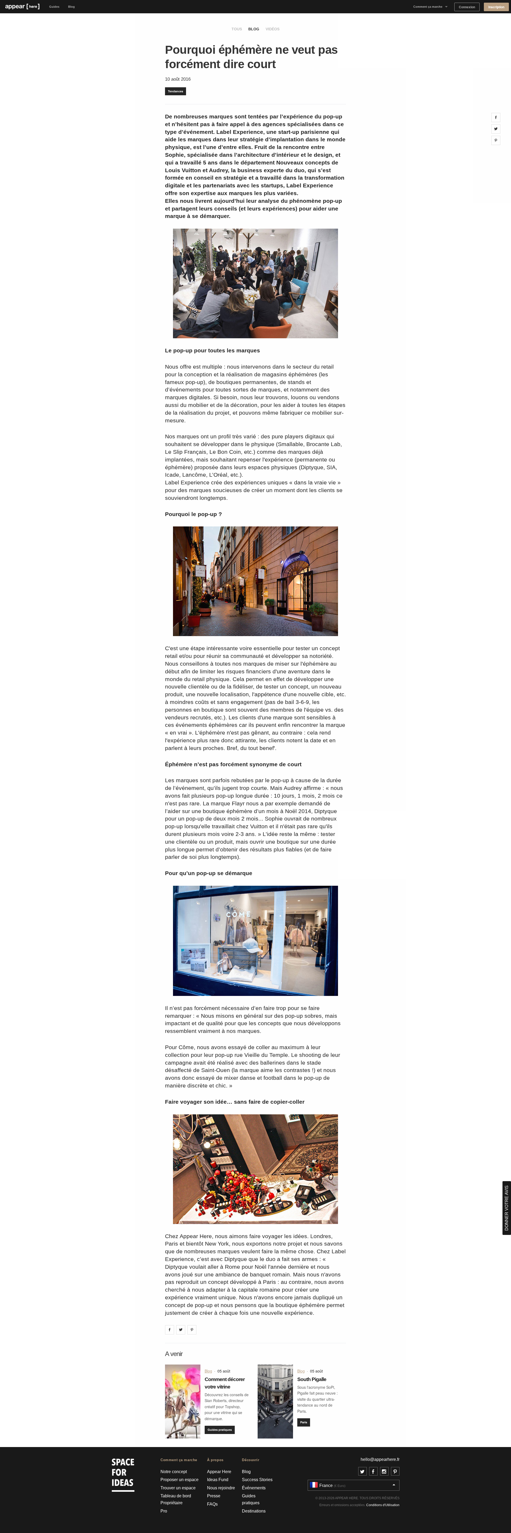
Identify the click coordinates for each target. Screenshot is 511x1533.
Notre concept (173, 1471)
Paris (303, 1422)
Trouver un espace (178, 1488)
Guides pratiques (220, 1430)
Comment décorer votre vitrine (225, 1383)
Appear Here (219, 1471)
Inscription (496, 7)
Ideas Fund (217, 1479)
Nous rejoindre (221, 1488)
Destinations (254, 1511)
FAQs (212, 1504)
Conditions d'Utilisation (382, 1505)
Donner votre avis (506, 1208)
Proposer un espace (179, 1479)
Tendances (175, 91)
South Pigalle (311, 1379)
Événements (254, 1488)
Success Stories (257, 1479)
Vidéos (272, 29)
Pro (163, 1511)
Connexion (467, 7)
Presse (213, 1496)
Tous (237, 29)
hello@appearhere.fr (380, 1459)
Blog (71, 6)
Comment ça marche (427, 6)
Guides (54, 6)
